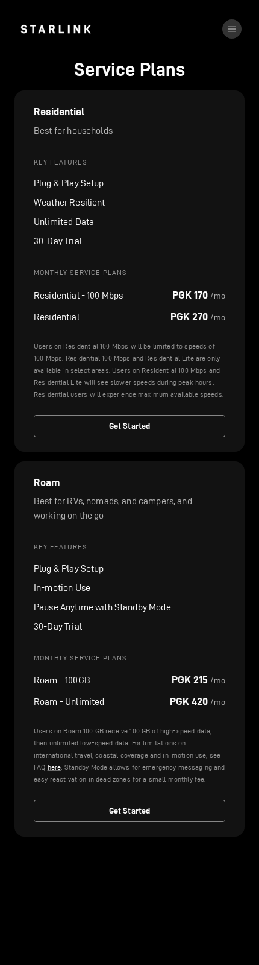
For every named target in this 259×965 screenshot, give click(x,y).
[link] (55, 29)
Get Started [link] (130, 426)
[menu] (232, 29)
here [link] (54, 767)
